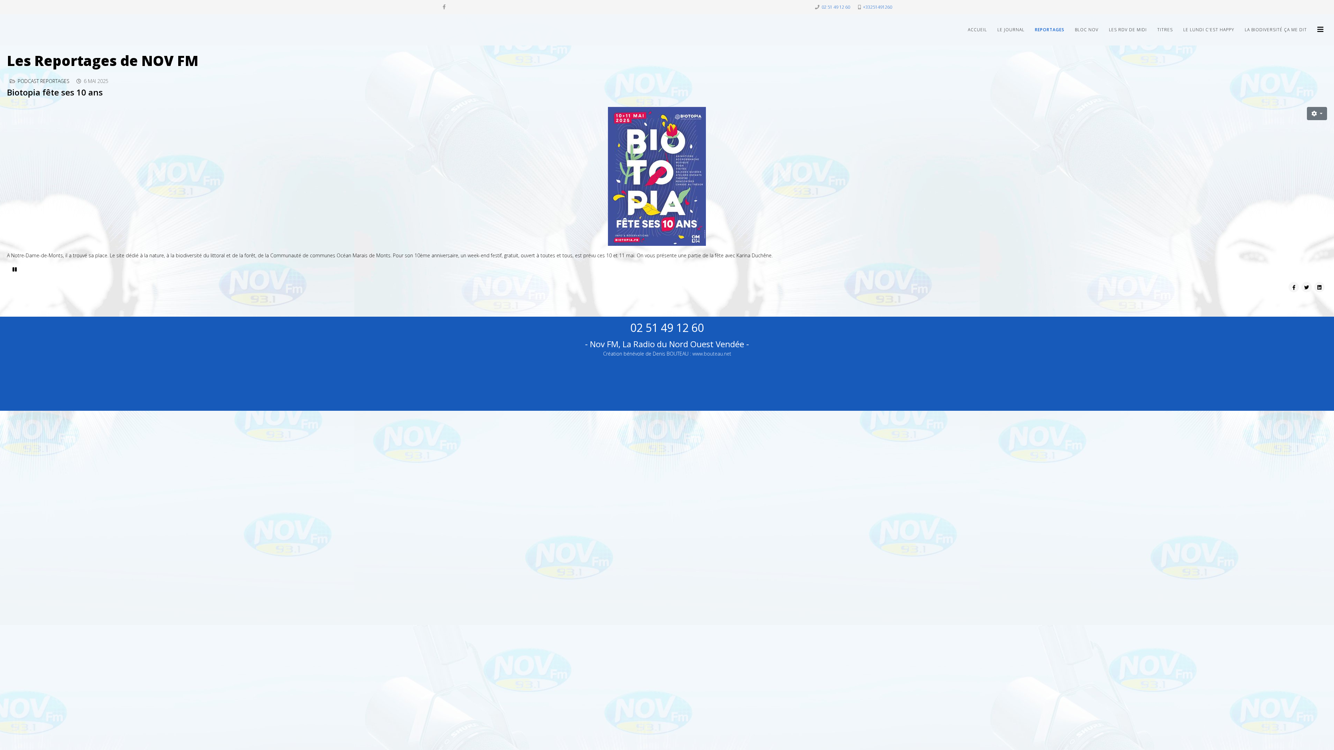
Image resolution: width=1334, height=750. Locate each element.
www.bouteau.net (711, 353)
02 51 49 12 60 (836, 7)
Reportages (1049, 30)
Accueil (977, 30)
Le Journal (1010, 30)
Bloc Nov (1086, 30)
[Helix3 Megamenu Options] (1320, 29)
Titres (1165, 30)
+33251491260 (877, 7)
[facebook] (444, 6)
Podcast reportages (43, 81)
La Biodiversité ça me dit (1276, 30)
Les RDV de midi (1128, 30)
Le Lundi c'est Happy (1208, 30)
